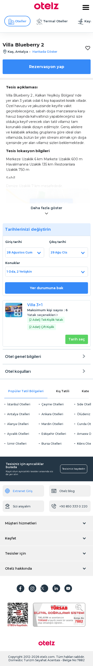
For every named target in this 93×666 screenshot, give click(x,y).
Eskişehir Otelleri (53, 434)
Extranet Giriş (22, 491)
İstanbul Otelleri (18, 404)
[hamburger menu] (86, 7)
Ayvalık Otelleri (18, 434)
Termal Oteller (55, 21)
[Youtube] (68, 588)
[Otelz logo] (46, 8)
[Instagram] (32, 588)
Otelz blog (67, 491)
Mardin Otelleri (52, 424)
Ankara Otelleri (52, 414)
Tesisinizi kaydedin (73, 468)
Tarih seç (76, 339)
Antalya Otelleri (18, 414)
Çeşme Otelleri (52, 404)
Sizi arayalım (22, 506)
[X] (44, 588)
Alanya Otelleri (18, 424)
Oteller (20, 21)
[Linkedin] (56, 588)
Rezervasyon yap (46, 66)
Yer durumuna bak (46, 288)
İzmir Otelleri (16, 443)
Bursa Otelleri (51, 443)
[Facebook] (20, 588)
